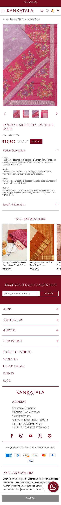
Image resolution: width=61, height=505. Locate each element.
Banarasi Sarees (35, 486)
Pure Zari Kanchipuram (42, 482)
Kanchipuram (27, 489)
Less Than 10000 (22, 482)
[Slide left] (3, 113)
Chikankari (39, 489)
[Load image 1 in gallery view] (16, 114)
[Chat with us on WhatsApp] (53, 486)
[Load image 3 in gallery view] (35, 114)
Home (5, 19)
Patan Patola (7, 482)
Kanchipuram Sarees (11, 479)
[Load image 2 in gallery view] (25, 114)
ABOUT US (10, 359)
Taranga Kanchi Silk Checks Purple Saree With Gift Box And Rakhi (14, 264)
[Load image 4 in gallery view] (44, 114)
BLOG (6, 381)
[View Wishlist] (47, 11)
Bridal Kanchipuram (11, 489)
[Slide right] (58, 113)
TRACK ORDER (13, 366)
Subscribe (49, 293)
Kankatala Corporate (24, 408)
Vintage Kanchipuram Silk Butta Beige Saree (41, 264)
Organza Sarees (34, 479)
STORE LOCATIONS (17, 352)
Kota (24, 479)
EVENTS (8, 373)
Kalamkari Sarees (50, 479)
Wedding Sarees (19, 486)
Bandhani (6, 486)
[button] (42, 10)
